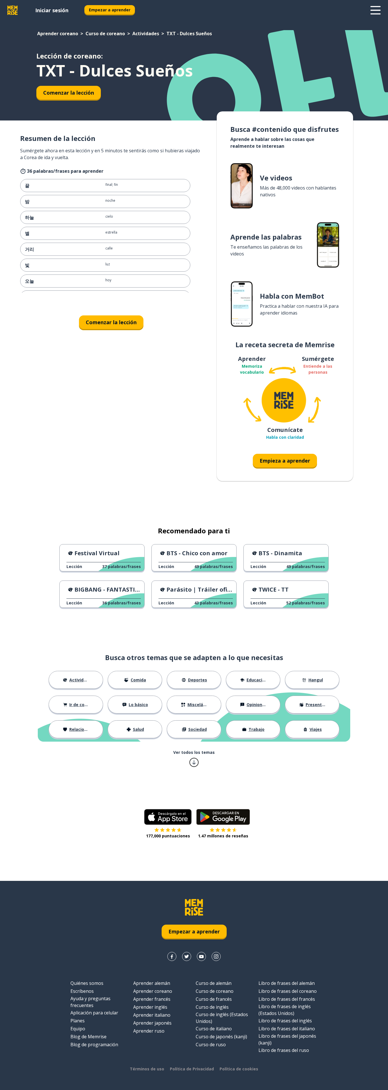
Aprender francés (151, 999)
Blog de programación (94, 1044)
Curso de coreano (105, 33)
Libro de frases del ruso (283, 1050)
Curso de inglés (212, 1007)
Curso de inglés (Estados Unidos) (222, 1017)
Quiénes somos (86, 983)
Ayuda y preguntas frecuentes (90, 1001)
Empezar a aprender (109, 10)
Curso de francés (214, 999)
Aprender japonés (152, 1023)
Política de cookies (239, 1069)
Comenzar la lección (68, 92)
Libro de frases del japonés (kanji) (287, 1039)
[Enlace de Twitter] (186, 956)
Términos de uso (147, 1069)
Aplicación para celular (94, 1013)
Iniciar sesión (51, 10)
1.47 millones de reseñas (223, 836)
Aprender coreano (57, 33)
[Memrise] (12, 10)
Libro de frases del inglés (285, 1021)
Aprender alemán (151, 983)
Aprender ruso (148, 1031)
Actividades (145, 33)
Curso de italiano (214, 1028)
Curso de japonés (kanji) (221, 1036)
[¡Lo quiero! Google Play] (223, 817)
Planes (77, 1021)
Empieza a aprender (285, 460)
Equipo (77, 1028)
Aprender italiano (151, 1015)
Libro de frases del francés (286, 999)
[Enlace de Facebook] (171, 956)
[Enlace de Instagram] (216, 956)
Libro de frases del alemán (286, 983)
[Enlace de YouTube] (201, 956)
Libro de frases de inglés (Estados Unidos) (284, 1009)
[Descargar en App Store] (168, 817)
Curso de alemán (213, 983)
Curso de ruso (211, 1044)
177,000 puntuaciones (168, 836)
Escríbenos (82, 991)
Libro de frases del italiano (286, 1028)
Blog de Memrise (88, 1036)
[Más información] (375, 10)
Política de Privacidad (192, 1069)
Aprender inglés (150, 1007)
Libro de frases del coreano (287, 991)
